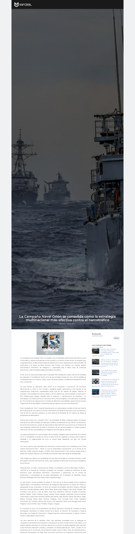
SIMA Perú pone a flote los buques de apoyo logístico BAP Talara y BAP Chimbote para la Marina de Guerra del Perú (104, 393)
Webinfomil (62, 323)
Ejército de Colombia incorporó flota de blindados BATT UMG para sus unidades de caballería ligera (105, 352)
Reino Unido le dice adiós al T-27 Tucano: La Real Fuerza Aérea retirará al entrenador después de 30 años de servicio (105, 363)
